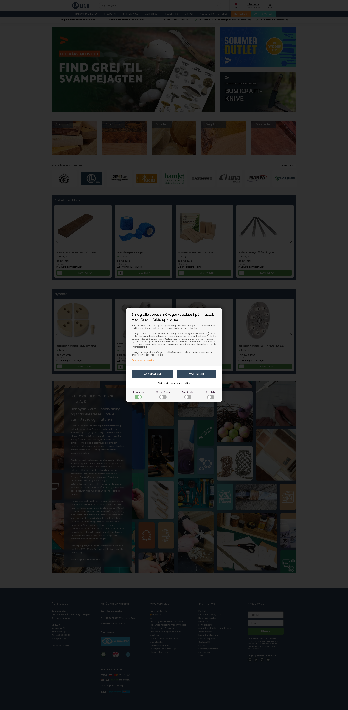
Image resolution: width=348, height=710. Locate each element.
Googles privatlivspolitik (143, 360)
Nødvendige (138, 392)
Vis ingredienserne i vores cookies (174, 383)
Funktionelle (187, 392)
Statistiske (210, 392)
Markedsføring (163, 392)
